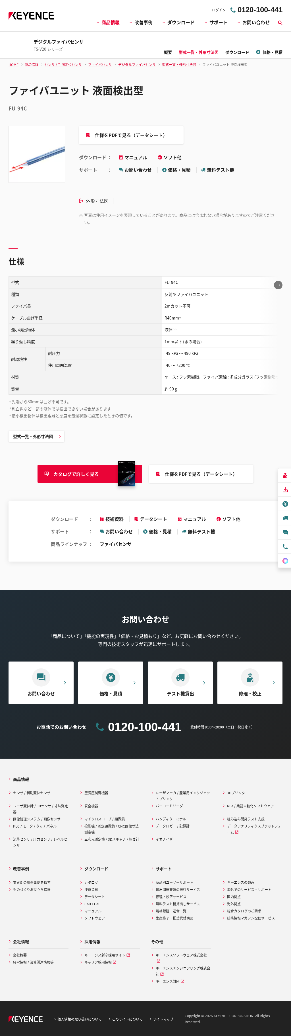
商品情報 (110, 22)
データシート (153, 518)
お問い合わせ (256, 22)
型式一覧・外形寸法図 (33, 436)
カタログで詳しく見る (76, 473)
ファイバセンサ (116, 543)
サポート (218, 22)
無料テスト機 (220, 169)
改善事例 (143, 22)
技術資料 (114, 518)
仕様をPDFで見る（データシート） (131, 135)
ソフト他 (172, 157)
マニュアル (136, 157)
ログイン (219, 9)
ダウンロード (181, 22)
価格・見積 (179, 169)
